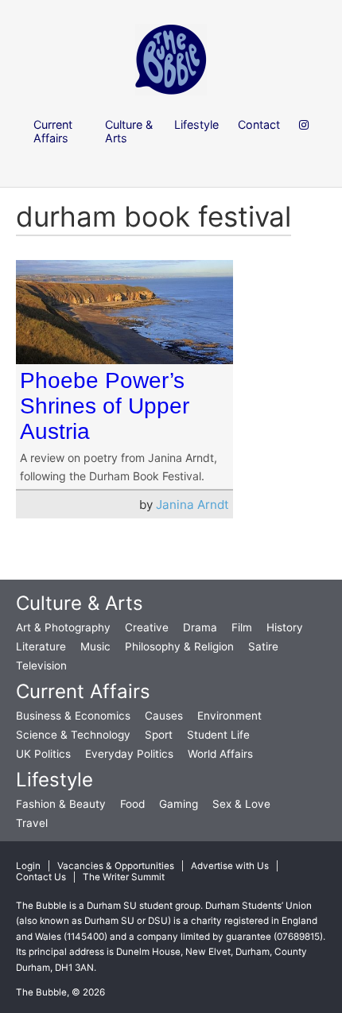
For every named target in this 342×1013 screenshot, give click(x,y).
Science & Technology (73, 734)
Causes (164, 715)
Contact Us (41, 877)
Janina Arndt (192, 504)
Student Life (218, 734)
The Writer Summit (124, 877)
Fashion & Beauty (61, 804)
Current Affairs (83, 691)
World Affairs (220, 753)
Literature (41, 646)
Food (132, 804)
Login (28, 865)
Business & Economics (73, 715)
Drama (200, 627)
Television (41, 665)
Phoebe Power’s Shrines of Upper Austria (104, 406)
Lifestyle (54, 779)
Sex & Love (241, 804)
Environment (229, 715)
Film (241, 627)
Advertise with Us (230, 865)
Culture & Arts (79, 603)
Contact (259, 124)
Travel (32, 823)
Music (95, 646)
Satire (263, 646)
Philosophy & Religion (179, 646)
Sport (159, 734)
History (284, 627)
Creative (147, 627)
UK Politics (43, 753)
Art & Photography (63, 627)
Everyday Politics (129, 753)
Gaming (178, 804)
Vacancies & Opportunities (115, 865)
